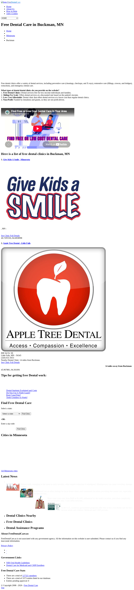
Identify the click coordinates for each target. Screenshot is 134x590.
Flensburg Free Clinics (15, 450)
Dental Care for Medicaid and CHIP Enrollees (25, 565)
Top (2, 588)
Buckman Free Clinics (15, 448)
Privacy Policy (7, 546)
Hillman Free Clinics (14, 452)
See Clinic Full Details (10, 236)
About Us (10, 9)
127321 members (29, 575)
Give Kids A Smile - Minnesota (16, 159)
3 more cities (11, 466)
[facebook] (6, 550)
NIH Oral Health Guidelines (18, 563)
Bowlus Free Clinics (14, 445)
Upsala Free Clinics (14, 462)
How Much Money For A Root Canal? (65, 496)
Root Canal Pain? (13, 395)
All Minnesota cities (9, 471)
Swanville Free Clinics (15, 459)
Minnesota (10, 36)
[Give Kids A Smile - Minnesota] (43, 226)
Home (8, 6)
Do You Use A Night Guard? (18, 393)
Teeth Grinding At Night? (16, 397)
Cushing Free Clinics (15, 464)
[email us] (6, 552)
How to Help (11, 11)
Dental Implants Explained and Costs (21, 390)
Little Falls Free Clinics (16, 441)
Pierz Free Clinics (13, 443)
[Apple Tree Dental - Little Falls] (53, 351)
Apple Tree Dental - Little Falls (16, 243)
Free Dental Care (31, 585)
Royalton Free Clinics (15, 457)
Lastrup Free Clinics (14, 455)
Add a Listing (12, 14)
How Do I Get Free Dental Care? (48, 489)
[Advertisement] (67, 62)
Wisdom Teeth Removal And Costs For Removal (41, 482)
